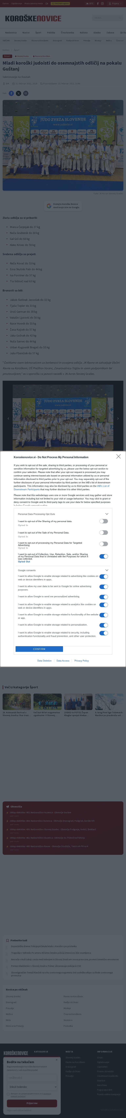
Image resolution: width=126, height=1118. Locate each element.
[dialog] (63, 559)
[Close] (119, 457)
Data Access (63, 660)
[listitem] (63, 514)
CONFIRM (39, 649)
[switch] (103, 521)
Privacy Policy (81, 660)
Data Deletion (44, 660)
